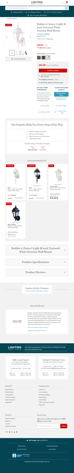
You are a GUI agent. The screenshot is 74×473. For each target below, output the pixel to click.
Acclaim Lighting (44, 34)
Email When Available (53, 70)
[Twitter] (9, 432)
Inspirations (8, 402)
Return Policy (42, 397)
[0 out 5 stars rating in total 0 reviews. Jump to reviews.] (19, 198)
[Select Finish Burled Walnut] (39, 57)
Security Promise (21, 449)
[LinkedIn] (16, 432)
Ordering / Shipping (44, 394)
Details (49, 48)
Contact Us (42, 389)
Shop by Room (9, 389)
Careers (7, 423)
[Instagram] (12, 432)
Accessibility (52, 449)
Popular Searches (10, 397)
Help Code (42, 405)
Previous (6, 37)
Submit (64, 426)
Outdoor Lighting (12, 18)
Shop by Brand (9, 392)
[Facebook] (7, 432)
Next (30, 37)
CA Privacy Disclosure (52, 446)
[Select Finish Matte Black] (43, 57)
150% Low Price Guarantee (46, 402)
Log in (39, 93)
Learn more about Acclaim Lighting (38, 327)
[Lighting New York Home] (37, 3)
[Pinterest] (5, 432)
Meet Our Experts (10, 418)
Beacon (64, 99)
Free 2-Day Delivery (55, 194)
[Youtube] (14, 432)
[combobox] (37, 8)
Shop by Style (9, 394)
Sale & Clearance (10, 400)
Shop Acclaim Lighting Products (37, 330)
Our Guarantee (43, 392)
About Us (7, 421)
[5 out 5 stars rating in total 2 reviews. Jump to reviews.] (54, 198)
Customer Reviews (10, 426)
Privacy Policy (22, 446)
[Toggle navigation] (7, 3)
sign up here (47, 95)
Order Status (42, 400)
